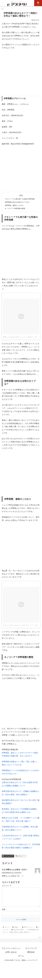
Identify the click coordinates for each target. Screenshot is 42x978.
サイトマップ (31, 948)
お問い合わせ (11, 952)
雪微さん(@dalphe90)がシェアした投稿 (17, 337)
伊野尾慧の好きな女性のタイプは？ (17, 202)
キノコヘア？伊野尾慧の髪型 (15, 208)
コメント (6, 886)
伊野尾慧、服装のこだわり (14, 205)
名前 (3, 909)
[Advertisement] (21, 72)
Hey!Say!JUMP (8, 856)
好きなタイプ (21, 856)
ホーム (21, 956)
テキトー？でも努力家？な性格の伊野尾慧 (20, 199)
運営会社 (31, 952)
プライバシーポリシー (10, 948)
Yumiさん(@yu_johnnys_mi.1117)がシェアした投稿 (21, 625)
